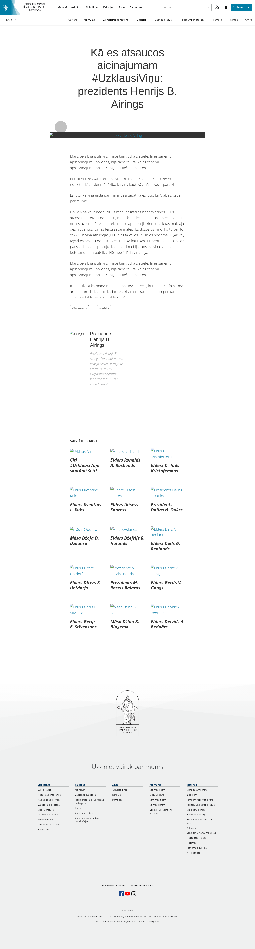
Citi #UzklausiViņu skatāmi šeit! (84, 465)
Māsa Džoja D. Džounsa (84, 540)
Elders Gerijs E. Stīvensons (83, 624)
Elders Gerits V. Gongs (166, 585)
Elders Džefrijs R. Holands (127, 540)
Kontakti (234, 19)
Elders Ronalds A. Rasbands (125, 462)
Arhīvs (248, 19)
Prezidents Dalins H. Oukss (167, 507)
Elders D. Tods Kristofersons (165, 467)
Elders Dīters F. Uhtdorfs (85, 585)
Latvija (11, 19)
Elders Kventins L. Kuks (85, 507)
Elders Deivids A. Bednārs (168, 624)
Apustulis (104, 307)
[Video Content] (127, 135)
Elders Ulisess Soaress (124, 507)
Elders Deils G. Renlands (165, 545)
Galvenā (72, 19)
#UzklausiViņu (79, 307)
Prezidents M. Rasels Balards (125, 585)
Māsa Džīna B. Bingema (124, 624)
